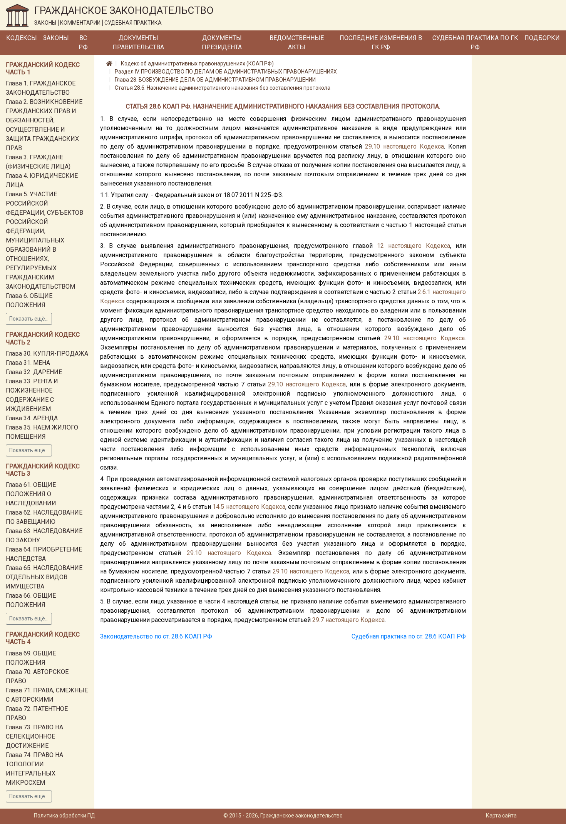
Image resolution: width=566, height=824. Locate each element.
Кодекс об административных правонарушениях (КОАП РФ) (197, 63)
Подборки (542, 38)
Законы (56, 38)
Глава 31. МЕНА (28, 362)
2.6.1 (424, 292)
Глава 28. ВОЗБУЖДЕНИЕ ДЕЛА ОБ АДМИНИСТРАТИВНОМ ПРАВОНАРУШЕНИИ (215, 80)
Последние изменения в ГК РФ (381, 42)
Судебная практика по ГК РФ (475, 42)
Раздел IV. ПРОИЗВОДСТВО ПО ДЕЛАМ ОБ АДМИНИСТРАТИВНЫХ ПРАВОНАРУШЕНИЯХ (226, 72)
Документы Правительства (138, 42)
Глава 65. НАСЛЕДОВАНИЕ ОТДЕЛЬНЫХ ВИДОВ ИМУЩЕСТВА (44, 577)
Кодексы (21, 38)
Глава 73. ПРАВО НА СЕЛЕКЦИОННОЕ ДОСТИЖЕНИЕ (34, 736)
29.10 (372, 146)
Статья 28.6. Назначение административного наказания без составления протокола (222, 88)
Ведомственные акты (297, 42)
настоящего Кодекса (413, 146)
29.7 (318, 619)
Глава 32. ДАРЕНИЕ (34, 372)
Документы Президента (222, 42)
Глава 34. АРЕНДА (32, 418)
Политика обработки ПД (64, 815)
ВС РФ (83, 42)
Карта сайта (501, 815)
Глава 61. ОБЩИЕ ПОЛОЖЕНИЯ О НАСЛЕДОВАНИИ (31, 494)
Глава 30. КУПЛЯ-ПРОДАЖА (47, 353)
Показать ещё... (29, 319)
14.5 (218, 506)
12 (380, 245)
